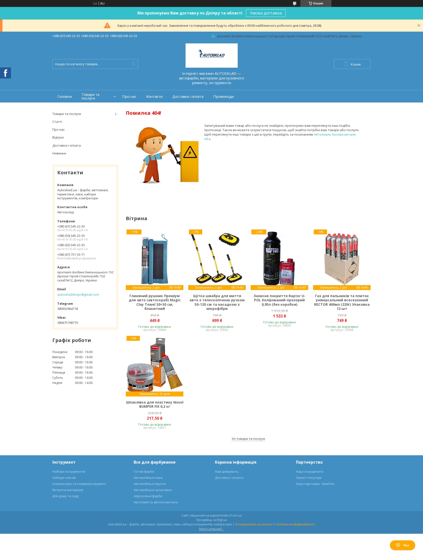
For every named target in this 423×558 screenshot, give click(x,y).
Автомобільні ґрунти (150, 484)
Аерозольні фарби (148, 496)
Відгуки (58, 137)
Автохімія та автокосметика (156, 502)
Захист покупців (308, 477)
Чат (406, 545)
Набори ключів (64, 477)
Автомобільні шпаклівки (153, 490)
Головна (64, 96)
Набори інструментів (68, 471)
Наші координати (309, 471)
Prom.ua (236, 515)
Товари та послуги (90, 96)
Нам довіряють (227, 471)
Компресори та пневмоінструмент (79, 484)
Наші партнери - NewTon (315, 484)
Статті (57, 121)
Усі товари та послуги (248, 438)
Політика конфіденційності (295, 524)
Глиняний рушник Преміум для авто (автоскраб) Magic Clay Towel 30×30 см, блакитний (155, 302)
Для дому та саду (65, 496)
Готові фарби (144, 471)
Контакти (154, 96)
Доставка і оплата (187, 96)
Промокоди (223, 96)
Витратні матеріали (67, 490)
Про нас (129, 96)
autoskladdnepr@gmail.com (78, 294)
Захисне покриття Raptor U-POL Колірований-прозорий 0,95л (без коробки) (280, 300)
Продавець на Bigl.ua (211, 520)
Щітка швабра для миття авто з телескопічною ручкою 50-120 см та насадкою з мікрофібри (217, 302)
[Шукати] (133, 64)
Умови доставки (266, 13)
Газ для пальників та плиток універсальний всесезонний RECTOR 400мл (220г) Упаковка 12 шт (342, 302)
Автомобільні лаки (148, 477)
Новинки (59, 153)
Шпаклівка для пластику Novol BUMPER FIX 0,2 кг (154, 404)
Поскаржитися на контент (254, 524)
